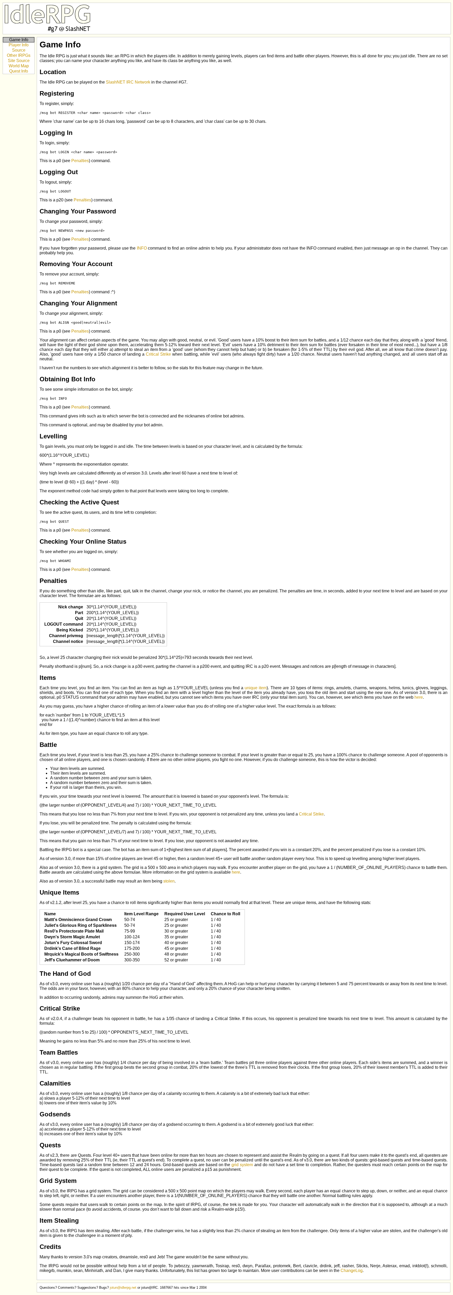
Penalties (80, 160)
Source (18, 50)
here (418, 697)
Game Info (18, 39)
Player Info (19, 45)
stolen (169, 881)
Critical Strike (158, 354)
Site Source (19, 60)
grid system (242, 1164)
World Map (19, 66)
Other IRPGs (18, 55)
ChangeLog (352, 1270)
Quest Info (18, 71)
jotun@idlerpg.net (123, 1288)
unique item (256, 688)
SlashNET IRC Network (128, 82)
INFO (142, 248)
